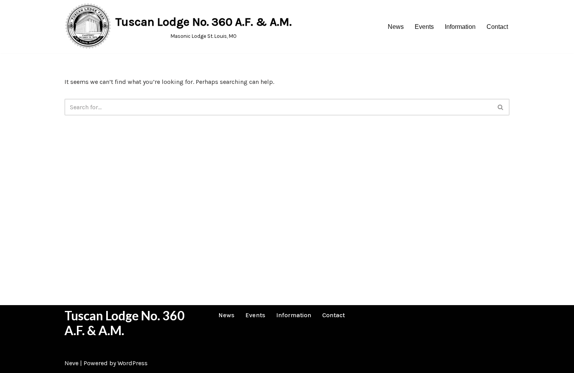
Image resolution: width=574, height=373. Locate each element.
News (396, 26)
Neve (71, 363)
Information (460, 26)
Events (424, 26)
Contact (497, 26)
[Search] (501, 107)
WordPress (133, 363)
